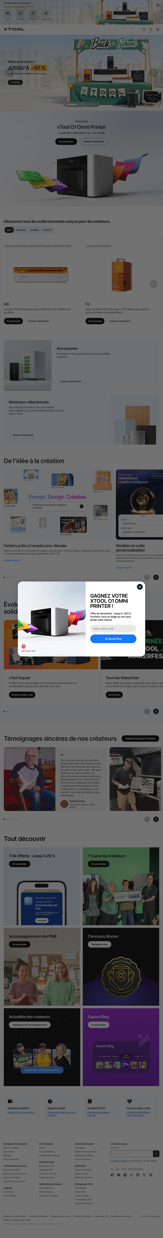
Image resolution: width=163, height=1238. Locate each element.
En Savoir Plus (113, 638)
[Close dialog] (140, 587)
